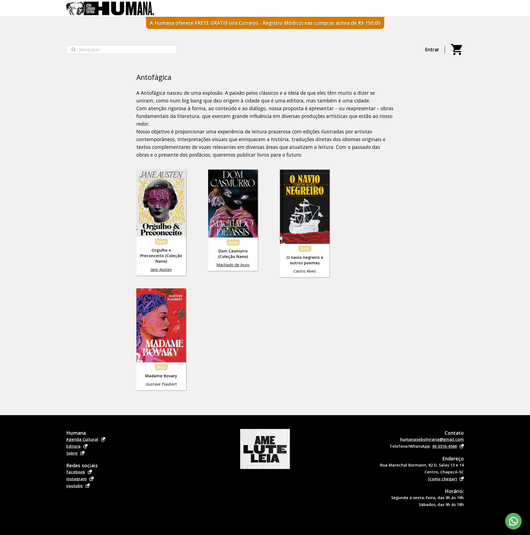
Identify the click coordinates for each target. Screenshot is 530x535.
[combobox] (121, 49)
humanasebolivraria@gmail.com (432, 439)
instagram (76, 478)
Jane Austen (161, 269)
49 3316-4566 (444, 446)
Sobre (72, 453)
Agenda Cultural (82, 439)
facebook (75, 472)
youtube (74, 485)
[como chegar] (442, 478)
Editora (73, 446)
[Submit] (73, 49)
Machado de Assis (233, 264)
